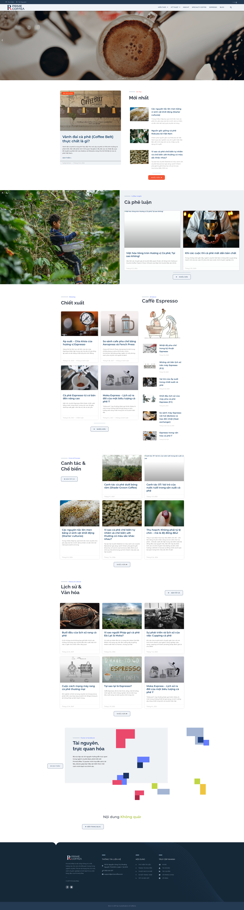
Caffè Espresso (160, 301)
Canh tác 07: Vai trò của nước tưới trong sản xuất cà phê (163, 487)
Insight (186, 7)
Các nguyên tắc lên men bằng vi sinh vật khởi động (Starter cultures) (166, 112)
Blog (222, 7)
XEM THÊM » (66, 158)
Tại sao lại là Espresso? (118, 686)
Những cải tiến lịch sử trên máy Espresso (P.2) (170, 365)
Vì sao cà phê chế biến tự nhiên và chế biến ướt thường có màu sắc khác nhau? (167, 154)
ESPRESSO (213, 7)
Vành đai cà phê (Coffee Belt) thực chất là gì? (87, 139)
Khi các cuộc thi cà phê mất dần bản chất (210, 253)
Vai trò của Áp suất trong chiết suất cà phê (168, 382)
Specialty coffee (199, 7)
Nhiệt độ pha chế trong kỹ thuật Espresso (168, 348)
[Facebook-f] (67, 887)
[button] (230, 7)
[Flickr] (71, 887)
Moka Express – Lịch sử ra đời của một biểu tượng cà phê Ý (119, 398)
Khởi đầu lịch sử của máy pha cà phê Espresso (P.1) (169, 399)
